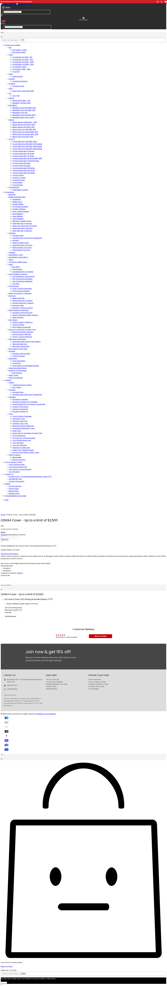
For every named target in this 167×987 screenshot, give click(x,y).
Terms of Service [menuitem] (15, 486)
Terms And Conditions (54, 682)
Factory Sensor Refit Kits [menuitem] (21, 334)
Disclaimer (7, 571)
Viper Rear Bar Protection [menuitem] (22, 231)
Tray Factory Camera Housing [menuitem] (23, 438)
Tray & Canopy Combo (13, 462)
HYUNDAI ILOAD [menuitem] (18, 86)
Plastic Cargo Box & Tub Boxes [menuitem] (20, 293)
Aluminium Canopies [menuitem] (20, 399)
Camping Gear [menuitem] (18, 235)
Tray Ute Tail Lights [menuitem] (19, 445)
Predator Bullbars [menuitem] (19, 209)
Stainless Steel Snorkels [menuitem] (21, 354)
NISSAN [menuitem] (11, 120)
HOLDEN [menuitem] (12, 79)
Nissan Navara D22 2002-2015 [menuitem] (23, 127)
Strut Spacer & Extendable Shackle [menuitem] (25, 366)
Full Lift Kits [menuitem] (16, 363)
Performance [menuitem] (14, 286)
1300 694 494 (12, 685)
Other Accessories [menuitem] (16, 378)
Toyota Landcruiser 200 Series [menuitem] (23, 173)
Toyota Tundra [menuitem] (18, 175)
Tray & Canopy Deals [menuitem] (17, 464)
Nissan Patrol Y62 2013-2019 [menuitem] (22, 137)
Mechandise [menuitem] (17, 457)
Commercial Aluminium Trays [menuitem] (23, 428)
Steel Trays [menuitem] (16, 431)
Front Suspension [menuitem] (18, 361)
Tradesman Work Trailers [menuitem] (22, 385)
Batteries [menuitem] (12, 194)
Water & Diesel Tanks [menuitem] (20, 243)
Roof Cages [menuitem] (13, 320)
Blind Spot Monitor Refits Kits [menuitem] (23, 426)
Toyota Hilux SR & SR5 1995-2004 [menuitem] (24, 141)
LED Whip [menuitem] (15, 284)
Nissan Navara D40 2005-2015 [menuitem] (23, 125)
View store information (9, 554)
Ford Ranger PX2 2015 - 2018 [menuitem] (23, 62)
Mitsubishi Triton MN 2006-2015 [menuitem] (24, 108)
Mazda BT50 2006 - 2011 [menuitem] (21, 100)
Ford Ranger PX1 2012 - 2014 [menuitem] (22, 60)
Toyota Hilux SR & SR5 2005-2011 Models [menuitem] (27, 144)
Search (23, 973)
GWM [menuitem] (11, 74)
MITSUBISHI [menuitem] (13, 105)
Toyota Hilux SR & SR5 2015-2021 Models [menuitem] (27, 149)
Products (8, 380)
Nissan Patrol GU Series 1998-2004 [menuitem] (25, 132)
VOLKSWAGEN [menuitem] (14, 187)
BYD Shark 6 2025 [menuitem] (19, 52)
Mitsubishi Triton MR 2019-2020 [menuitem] (23, 115)
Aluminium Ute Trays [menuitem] (20, 423)
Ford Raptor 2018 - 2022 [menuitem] (21, 69)
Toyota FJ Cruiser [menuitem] (19, 178)
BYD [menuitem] (10, 47)
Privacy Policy (51, 686)
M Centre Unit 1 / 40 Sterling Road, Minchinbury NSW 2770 (24, 680)
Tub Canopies (93, 689)
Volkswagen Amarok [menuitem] (20, 190)
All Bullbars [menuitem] (16, 199)
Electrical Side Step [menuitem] (19, 344)
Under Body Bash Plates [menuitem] (17, 368)
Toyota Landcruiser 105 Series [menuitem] (23, 170)
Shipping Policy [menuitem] (14, 493)
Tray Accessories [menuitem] (18, 435)
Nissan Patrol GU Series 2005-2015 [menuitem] (25, 134)
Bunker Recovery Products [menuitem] (22, 301)
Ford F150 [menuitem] (16, 72)
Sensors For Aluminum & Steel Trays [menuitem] (22, 329)
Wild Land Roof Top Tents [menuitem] (22, 248)
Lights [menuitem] (11, 264)
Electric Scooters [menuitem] (18, 460)
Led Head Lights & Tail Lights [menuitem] (22, 272)
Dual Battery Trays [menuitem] (16, 255)
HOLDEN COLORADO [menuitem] (20, 81)
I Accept (4, 982)
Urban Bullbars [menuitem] (18, 219)
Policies (7, 484)
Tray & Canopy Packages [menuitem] (22, 416)
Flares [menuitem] (11, 260)
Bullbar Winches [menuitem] (18, 298)
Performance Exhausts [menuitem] (21, 291)
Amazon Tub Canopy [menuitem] (20, 407)
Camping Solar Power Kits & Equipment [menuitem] (27, 238)
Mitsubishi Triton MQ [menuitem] (20, 113)
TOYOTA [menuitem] (12, 139)
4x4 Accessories (94, 679)
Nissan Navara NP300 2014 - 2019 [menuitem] (24, 122)
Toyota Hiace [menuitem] (17, 182)
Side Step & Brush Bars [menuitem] (20, 346)
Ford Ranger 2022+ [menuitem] (19, 67)
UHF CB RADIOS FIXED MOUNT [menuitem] (23, 276)
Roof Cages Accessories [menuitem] (21, 327)
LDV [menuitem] (10, 93)
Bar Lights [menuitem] (16, 267)
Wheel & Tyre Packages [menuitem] (18, 370)
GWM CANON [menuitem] (17, 76)
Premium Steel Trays (96, 686)
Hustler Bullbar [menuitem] (17, 204)
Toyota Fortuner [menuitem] (18, 180)
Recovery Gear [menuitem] (18, 305)
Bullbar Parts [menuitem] (17, 202)
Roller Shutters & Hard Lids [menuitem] (18, 310)
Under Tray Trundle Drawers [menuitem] (23, 450)
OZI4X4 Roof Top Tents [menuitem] (21, 250)
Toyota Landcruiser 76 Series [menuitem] (23, 151)
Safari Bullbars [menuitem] (17, 214)
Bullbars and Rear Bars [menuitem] (17, 197)
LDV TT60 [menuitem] (16, 96)
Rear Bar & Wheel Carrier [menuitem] (22, 221)
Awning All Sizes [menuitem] (18, 325)
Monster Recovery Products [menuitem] (23, 303)
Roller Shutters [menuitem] (18, 317)
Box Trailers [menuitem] (16, 387)
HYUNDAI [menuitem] (12, 84)
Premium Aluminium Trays (98, 684)
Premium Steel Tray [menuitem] (19, 421)
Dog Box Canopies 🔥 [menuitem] (20, 411)
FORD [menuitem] (11, 55)
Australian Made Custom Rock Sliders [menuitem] (26, 342)
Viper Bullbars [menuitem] (17, 216)
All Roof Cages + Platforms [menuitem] (22, 322)
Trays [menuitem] (11, 414)
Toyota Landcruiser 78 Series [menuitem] (23, 154)
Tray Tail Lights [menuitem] (18, 443)
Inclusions (6, 568)
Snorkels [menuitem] (12, 351)
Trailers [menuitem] (11, 382)
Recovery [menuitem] (12, 296)
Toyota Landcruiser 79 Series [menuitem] (23, 156)
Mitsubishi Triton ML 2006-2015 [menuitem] (23, 110)
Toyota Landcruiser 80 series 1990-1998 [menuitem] (27, 158)
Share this (6, 575)
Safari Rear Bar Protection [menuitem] (22, 223)
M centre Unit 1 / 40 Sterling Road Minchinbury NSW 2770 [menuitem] (30, 476)
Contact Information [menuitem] (16, 481)
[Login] (2, 16)
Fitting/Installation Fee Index (15, 496)
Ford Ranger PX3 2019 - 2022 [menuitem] (23, 64)
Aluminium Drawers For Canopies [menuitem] (24, 402)
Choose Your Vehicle (12, 45)
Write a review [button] (100, 636)
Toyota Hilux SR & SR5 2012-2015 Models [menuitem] (27, 146)
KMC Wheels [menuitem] (17, 373)
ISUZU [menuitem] (11, 88)
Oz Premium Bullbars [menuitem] (20, 207)
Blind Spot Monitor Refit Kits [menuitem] (22, 332)
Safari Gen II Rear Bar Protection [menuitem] (24, 226)
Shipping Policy (51, 689)
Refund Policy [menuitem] (14, 491)
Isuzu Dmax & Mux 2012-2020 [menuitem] (23, 91)
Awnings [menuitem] (15, 240)
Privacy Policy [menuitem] (14, 489)
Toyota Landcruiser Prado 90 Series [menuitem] (25, 161)
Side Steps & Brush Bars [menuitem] (17, 339)
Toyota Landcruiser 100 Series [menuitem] (23, 168)
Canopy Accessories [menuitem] (20, 409)
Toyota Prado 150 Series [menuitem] (21, 166)
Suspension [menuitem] (13, 358)
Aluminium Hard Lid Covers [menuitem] (22, 313)
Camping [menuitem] (12, 233)
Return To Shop (6, 966)
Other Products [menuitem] (14, 455)
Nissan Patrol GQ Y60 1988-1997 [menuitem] (24, 129)
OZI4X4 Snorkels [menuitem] (18, 356)
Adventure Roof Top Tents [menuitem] (22, 245)
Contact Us (9, 474)
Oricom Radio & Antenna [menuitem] (18, 274)
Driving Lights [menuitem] (17, 269)
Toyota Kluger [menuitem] (17, 185)
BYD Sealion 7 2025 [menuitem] (19, 50)
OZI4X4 (20, 573)
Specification (8, 566)
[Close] (1, 37)
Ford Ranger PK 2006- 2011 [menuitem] (22, 57)
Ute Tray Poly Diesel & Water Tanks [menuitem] (25, 452)
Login (7, 500)
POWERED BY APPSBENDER (46, 714)
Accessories (9, 192)
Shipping (4, 535)
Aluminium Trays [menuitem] (18, 419)
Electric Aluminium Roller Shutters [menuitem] (25, 315)
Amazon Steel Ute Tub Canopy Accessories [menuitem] (28, 404)
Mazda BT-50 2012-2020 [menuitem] (21, 103)
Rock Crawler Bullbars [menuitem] (20, 211)
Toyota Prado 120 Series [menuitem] (21, 163)
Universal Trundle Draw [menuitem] (21, 448)
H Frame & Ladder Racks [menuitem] (18, 262)
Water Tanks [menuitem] (13, 375)
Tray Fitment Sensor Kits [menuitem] (21, 440)
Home (3, 515)
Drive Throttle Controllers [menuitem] (22, 288)
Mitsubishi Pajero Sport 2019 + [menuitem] (23, 117)
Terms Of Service (52, 679)
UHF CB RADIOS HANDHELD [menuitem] (22, 281)
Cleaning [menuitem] (12, 252)
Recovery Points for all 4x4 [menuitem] (22, 308)
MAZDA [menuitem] (11, 98)
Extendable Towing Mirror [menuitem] (18, 257)
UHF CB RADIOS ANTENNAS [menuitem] (22, 279)
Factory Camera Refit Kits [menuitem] (22, 337)
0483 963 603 (12, 689)
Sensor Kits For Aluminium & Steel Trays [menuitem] (27, 433)
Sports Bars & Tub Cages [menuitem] (18, 349)
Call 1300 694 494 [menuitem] (15, 479)
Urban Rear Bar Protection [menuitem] (22, 228)
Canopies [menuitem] (12, 397)
